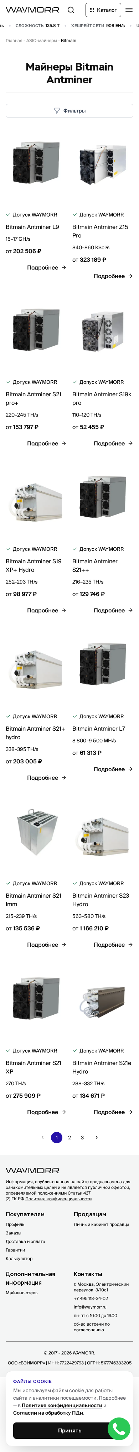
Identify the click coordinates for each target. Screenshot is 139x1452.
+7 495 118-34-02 (91, 1298)
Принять (69, 1430)
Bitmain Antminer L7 (98, 728)
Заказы (13, 1233)
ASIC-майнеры (41, 40)
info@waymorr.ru (90, 1307)
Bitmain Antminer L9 (32, 227)
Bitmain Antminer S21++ (95, 565)
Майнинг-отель (21, 1292)
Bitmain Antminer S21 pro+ (33, 398)
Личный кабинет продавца (101, 1224)
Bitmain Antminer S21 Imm (33, 899)
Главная (14, 40)
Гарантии (15, 1250)
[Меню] (129, 10)
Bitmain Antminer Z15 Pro (100, 231)
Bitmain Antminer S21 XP (33, 1067)
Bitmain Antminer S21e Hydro (101, 1067)
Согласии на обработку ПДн (48, 1413)
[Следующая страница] (96, 1137)
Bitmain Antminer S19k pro (101, 398)
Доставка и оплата (25, 1241)
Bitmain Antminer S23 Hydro (100, 899)
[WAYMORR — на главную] (32, 9)
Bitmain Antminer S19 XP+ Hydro (34, 565)
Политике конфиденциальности (62, 1405)
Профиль (15, 1224)
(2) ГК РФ (49, 1198)
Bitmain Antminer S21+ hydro (35, 732)
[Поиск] (71, 10)
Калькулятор (19, 1258)
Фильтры (74, 111)
